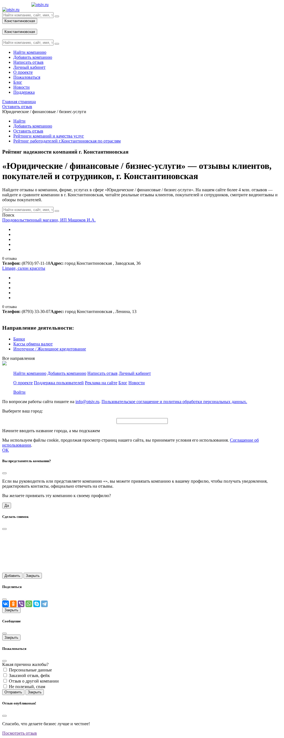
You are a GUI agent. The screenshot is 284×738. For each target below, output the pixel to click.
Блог (122, 382)
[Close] (4, 473)
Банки (19, 339)
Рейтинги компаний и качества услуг (48, 136)
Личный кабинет (135, 373)
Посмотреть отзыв (19, 733)
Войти (19, 392)
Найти (19, 121)
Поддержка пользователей (59, 382)
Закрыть (33, 576)
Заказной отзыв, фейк (29, 675)
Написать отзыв (102, 373)
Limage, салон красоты (23, 268)
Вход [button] (7, 26)
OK (5, 450)
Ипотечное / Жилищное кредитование (49, 349)
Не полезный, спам (27, 686)
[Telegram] (44, 603)
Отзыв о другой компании (34, 681)
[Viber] (21, 603)
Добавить (12, 576)
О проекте (23, 382)
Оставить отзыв (28, 131)
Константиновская (19, 21)
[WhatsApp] (29, 603)
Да (6, 505)
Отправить (13, 692)
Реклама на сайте (101, 382)
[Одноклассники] (13, 603)
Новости (136, 382)
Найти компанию (29, 373)
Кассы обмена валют (33, 344)
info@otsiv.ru (87, 401)
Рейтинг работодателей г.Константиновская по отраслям (67, 141)
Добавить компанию (32, 126)
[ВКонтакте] (5, 603)
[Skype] (36, 603)
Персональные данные (30, 670)
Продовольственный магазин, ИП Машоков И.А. (49, 220)
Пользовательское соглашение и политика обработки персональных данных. (174, 401)
